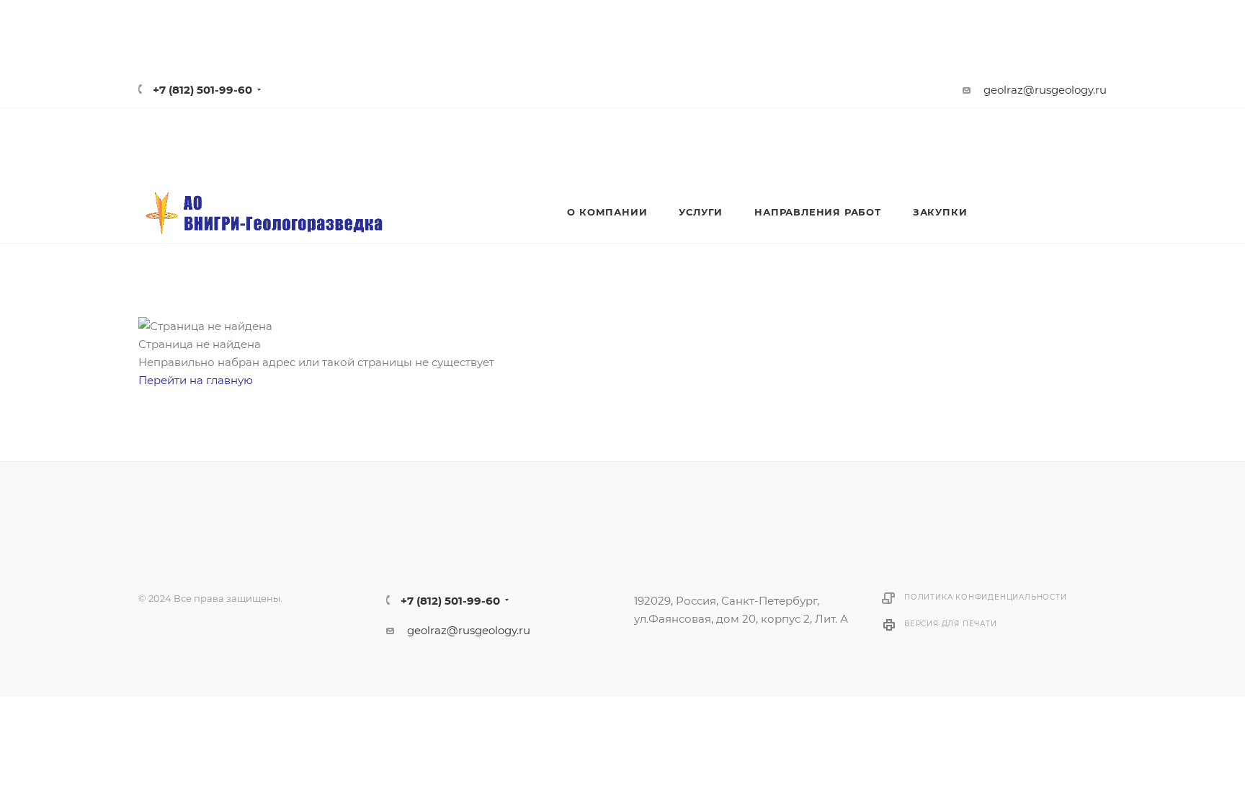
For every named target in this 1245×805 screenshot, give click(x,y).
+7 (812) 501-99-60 (202, 90)
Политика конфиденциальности (985, 597)
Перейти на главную (195, 380)
